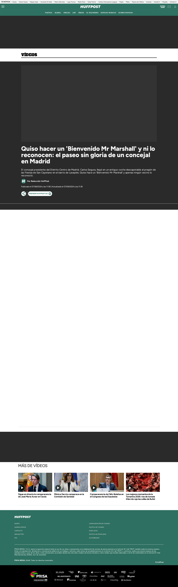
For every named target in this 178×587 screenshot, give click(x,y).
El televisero (92, 13)
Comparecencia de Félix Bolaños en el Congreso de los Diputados (107, 495)
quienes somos (20, 527)
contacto (18, 531)
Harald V (157, 2)
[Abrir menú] (2, 6)
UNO (78, 576)
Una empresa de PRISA (40, 574)
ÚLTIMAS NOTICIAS (125, 13)
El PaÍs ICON (94, 579)
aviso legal (93, 531)
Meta (128, 2)
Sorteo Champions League (107, 2)
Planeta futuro (121, 576)
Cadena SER (107, 572)
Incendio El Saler (46, 2)
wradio (85, 576)
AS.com (115, 572)
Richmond (60, 579)
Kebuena (130, 576)
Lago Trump (71, 2)
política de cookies (96, 527)
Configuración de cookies (99, 523)
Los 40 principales (72, 572)
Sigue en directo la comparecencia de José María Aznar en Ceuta (34, 495)
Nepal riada (34, 2)
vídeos (81, 13)
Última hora (162, 6)
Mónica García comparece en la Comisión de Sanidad (69, 495)
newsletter (19, 534)
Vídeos (29, 54)
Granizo (148, 2)
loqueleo (114, 579)
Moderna (71, 579)
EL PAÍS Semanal (112, 576)
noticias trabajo (108, 13)
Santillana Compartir (97, 572)
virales (66, 13)
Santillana (84, 572)
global (58, 13)
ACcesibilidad (94, 538)
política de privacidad (97, 534)
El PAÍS (61, 572)
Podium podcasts (84, 579)
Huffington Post (64, 576)
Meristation (126, 579)
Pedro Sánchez (59, 2)
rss (15, 538)
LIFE (74, 13)
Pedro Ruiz (81, 2)
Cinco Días (94, 576)
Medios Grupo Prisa (39, 580)
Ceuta (14, 2)
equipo (17, 523)
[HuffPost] (22, 516)
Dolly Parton (92, 2)
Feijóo (121, 2)
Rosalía (165, 2)
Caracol (132, 572)
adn (123, 572)
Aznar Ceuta (23, 2)
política (48, 13)
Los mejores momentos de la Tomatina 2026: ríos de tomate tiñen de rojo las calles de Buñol (140, 496)
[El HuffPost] (90, 7)
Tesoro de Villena (138, 2)
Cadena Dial (103, 576)
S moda (104, 579)
